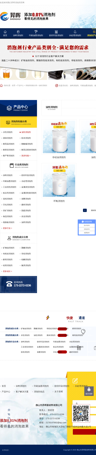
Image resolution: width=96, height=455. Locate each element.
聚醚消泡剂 (26, 248)
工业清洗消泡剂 (9, 187)
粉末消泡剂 (26, 138)
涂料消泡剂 (18, 35)
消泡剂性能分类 (31, 85)
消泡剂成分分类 (11, 328)
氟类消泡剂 (26, 265)
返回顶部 (88, 394)
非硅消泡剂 (26, 254)
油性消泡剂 (43, 85)
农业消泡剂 (26, 216)
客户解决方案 (22, 391)
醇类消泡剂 (7, 260)
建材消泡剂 (26, 205)
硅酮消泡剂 (26, 260)
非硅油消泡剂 (59, 157)
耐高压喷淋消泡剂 (28, 150)
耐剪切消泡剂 (8, 150)
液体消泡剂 (7, 138)
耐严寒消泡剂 (8, 156)
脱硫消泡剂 (26, 211)
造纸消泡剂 (7, 199)
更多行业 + (7, 228)
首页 (5, 35)
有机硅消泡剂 (8, 254)
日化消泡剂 (7, 205)
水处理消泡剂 (75, 35)
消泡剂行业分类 (11, 342)
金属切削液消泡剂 (28, 193)
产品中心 (20, 85)
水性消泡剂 (7, 132)
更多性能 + (25, 156)
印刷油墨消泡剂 (36, 35)
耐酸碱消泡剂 (27, 144)
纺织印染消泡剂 (56, 35)
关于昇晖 (58, 391)
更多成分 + (7, 271)
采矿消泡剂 (7, 211)
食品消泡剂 (7, 216)
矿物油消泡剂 (8, 248)
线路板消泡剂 (8, 222)
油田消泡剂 (26, 222)
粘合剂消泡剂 (8, 193)
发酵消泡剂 (26, 199)
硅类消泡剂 (7, 265)
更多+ (90, 329)
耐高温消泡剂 (8, 144)
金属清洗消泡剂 (28, 187)
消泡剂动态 (39, 391)
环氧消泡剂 (59, 201)
